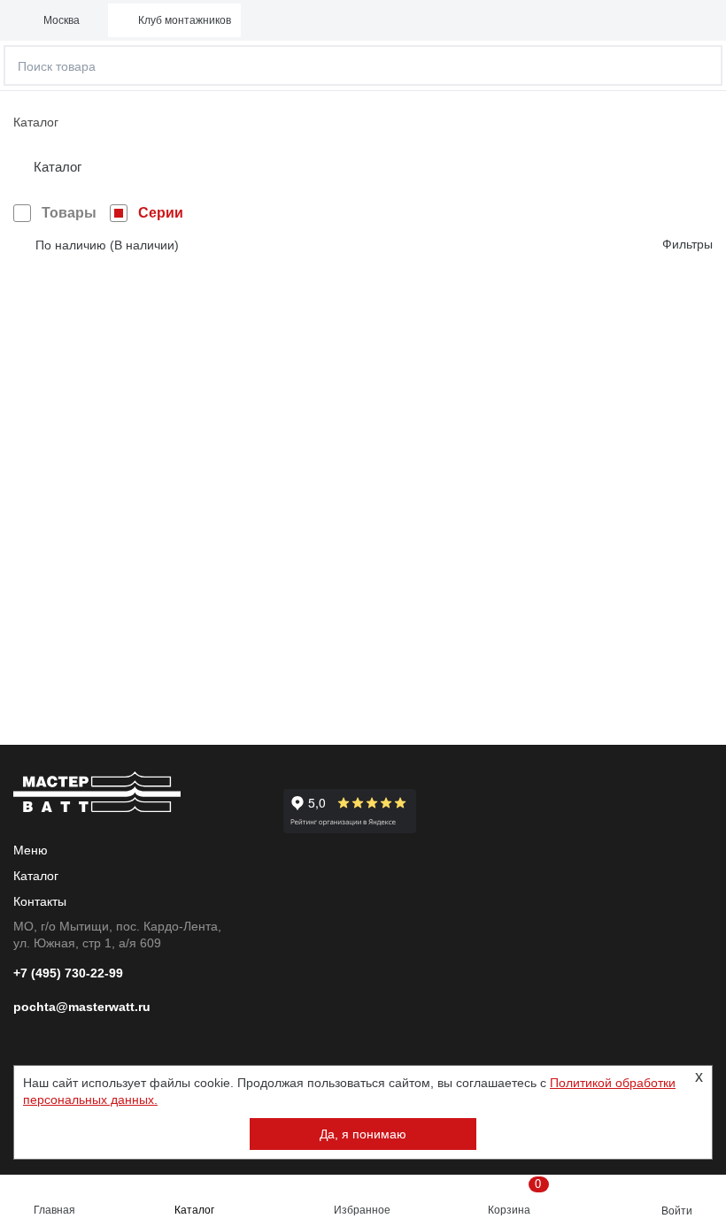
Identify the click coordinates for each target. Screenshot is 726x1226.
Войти (676, 1211)
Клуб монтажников (184, 20)
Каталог (194, 1210)
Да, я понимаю (363, 1134)
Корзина (515, 1196)
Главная (54, 1210)
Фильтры (687, 244)
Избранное (362, 1210)
